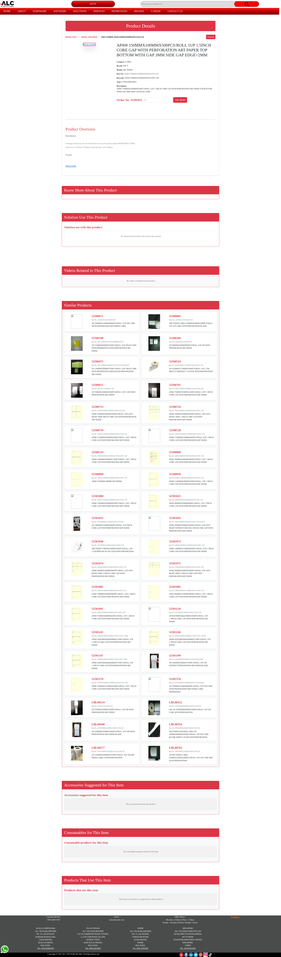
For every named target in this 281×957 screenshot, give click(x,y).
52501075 (175, 563)
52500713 (97, 406)
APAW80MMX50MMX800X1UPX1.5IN (189, 500)
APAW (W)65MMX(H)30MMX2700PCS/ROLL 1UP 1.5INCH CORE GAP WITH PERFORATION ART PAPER (112, 642)
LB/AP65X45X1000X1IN (184, 320)
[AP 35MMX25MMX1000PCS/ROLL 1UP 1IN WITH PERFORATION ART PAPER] (77, 708)
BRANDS (139, 11)
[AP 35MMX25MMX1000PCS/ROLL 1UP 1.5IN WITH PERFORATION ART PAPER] (77, 390)
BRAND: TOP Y (71, 37)
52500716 (175, 406)
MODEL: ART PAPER (89, 37)
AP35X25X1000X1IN (105, 706)
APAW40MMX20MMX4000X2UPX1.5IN (111, 567)
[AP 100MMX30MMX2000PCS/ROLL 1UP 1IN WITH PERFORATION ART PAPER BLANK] (77, 729)
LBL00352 (175, 702)
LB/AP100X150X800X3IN (107, 320)
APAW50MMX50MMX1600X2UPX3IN (111, 410)
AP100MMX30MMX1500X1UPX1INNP (189, 659)
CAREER (156, 11)
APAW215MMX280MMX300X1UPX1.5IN (112, 434)
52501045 (175, 518)
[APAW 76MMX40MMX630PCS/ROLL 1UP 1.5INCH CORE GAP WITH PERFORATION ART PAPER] (77, 614)
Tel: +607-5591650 (140, 948)
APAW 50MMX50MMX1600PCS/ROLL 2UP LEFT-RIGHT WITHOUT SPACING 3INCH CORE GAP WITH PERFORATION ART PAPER (191, 528)
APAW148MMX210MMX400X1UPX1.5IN (190, 545)
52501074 (97, 563)
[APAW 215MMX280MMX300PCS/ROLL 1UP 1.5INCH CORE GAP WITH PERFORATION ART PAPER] (77, 435)
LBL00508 (98, 724)
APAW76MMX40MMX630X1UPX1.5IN (111, 612)
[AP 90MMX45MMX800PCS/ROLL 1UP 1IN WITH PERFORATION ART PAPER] (154, 343)
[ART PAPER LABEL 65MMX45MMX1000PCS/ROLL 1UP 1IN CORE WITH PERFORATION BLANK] (154, 321)
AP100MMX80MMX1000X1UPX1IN (188, 706)
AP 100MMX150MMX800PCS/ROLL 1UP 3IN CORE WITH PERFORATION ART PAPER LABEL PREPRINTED (190, 689)
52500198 (97, 338)
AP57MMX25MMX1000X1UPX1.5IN (110, 545)
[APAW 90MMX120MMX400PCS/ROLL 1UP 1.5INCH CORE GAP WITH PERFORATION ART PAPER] (154, 592)
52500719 (97, 430)
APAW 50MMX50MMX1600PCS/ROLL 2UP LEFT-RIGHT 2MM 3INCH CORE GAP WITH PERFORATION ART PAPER (114, 417)
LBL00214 (98, 702)
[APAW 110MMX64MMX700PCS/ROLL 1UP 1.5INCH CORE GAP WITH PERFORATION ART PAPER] (154, 479)
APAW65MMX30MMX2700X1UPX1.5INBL (112, 636)
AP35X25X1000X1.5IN (105, 388)
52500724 (97, 452)
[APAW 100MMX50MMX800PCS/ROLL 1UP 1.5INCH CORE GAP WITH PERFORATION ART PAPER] (77, 592)
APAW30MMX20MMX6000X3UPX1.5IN (189, 410)
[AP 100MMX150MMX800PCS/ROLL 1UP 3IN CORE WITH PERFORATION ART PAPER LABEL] (77, 321)
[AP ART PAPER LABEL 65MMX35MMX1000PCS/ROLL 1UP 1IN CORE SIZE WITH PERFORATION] (154, 753)
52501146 (175, 632)
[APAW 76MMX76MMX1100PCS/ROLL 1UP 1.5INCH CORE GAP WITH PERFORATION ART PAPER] (154, 390)
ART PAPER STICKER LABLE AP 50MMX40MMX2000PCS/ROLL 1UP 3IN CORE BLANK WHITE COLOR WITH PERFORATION (189, 734)
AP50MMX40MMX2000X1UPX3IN (187, 728)
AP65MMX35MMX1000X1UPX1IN (187, 751)
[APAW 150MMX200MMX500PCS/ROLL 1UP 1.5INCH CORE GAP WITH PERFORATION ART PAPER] (77, 501)
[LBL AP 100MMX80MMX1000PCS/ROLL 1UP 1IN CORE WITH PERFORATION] (154, 708)
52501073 (175, 541)
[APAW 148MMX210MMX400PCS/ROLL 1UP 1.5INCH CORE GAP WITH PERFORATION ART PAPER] (154, 547)
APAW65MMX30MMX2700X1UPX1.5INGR (190, 636)
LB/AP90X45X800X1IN (183, 342)
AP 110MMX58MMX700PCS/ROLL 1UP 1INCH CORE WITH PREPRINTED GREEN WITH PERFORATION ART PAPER (114, 371)
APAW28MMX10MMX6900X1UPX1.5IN (189, 456)
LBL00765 (175, 747)
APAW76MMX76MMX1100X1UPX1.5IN (189, 388)
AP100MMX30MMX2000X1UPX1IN (110, 728)
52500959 (175, 474)
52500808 (175, 452)
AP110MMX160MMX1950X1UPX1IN (110, 751)
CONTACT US (175, 11)
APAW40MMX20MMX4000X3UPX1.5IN (189, 567)
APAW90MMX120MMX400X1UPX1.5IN (189, 590)
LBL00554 (175, 724)
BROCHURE (71, 166)
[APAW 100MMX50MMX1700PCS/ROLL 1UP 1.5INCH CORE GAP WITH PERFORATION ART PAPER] (77, 457)
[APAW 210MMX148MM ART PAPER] (77, 479)
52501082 (97, 586)
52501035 (97, 518)
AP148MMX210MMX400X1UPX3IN (110, 522)
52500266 (175, 338)
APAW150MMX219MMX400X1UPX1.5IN (190, 434)
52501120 (175, 608)
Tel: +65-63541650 (188, 948)
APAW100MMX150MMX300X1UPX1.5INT (112, 683)
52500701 (175, 384)
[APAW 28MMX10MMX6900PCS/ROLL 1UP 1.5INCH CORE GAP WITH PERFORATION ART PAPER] (154, 457)
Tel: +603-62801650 (45, 948)
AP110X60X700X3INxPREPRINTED (110, 342)
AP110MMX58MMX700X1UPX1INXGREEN (113, 365)
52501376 (175, 678)
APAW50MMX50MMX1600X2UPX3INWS (190, 522)
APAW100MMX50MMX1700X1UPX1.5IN (112, 456)
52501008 (97, 496)
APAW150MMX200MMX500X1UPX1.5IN (112, 500)
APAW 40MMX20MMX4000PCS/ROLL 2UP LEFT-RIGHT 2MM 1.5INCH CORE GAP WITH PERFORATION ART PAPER (112, 573)
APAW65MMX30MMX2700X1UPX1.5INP (112, 659)
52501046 (97, 541)
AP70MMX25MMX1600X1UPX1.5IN (188, 612)
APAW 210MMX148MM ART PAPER (107, 481)
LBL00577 (98, 747)
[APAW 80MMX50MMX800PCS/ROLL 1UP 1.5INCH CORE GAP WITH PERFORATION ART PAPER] (154, 501)
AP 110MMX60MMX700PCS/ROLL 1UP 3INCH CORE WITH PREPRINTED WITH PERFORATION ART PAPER (114, 348)
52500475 (97, 361)
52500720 (175, 430)
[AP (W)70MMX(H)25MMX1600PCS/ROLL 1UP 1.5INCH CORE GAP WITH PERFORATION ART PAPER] (154, 614)
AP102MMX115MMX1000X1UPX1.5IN (189, 365)
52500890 (97, 474)
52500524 (175, 361)
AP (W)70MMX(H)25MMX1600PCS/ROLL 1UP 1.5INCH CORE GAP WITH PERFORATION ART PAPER (188, 619)
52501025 (175, 496)
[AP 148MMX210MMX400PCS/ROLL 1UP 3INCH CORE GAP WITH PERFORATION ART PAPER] (77, 523)
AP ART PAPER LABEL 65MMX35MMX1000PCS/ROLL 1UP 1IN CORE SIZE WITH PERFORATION (191, 758)
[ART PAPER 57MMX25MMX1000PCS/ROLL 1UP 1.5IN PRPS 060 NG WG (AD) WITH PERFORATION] (77, 547)
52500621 (97, 384)
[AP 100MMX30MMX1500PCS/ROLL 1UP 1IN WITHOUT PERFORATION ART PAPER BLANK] (154, 661)
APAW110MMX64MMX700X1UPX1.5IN (189, 478)
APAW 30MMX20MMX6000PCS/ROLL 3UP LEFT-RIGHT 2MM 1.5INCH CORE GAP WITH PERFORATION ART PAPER (190, 417)
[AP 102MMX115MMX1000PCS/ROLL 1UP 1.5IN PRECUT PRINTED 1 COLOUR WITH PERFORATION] (154, 367)
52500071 (97, 316)
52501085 (175, 586)
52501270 (97, 678)
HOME (7, 11)
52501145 (97, 632)
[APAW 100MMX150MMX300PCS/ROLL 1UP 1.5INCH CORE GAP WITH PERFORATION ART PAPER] (77, 684)
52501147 (97, 655)
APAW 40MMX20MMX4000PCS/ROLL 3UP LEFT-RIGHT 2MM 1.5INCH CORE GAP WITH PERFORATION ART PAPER (190, 573)
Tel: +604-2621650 (93, 948)
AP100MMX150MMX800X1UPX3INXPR (189, 683)
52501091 (97, 608)
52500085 (175, 316)
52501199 (175, 655)
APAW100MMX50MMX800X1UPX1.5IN (111, 590)
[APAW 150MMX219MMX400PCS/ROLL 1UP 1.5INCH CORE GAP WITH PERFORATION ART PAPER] (154, 435)
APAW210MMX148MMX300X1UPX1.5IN (112, 478)
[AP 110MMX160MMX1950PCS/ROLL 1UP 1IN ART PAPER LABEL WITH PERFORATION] (77, 753)
